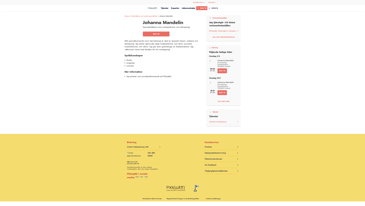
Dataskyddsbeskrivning (215, 152)
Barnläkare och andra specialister (144, 16)
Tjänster (164, 8)
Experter (175, 8)
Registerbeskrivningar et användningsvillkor (183, 199)
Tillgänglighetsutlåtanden (216, 170)
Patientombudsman (213, 158)
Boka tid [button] (156, 34)
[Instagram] (141, 177)
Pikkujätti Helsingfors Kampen (222, 30)
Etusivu (127, 16)
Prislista (208, 146)
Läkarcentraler (188, 8)
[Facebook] (137, 177)
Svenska (211, 2)
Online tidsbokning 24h (138, 146)
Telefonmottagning (217, 121)
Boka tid (203, 8)
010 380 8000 (151, 154)
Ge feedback (210, 164)
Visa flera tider (223, 101)
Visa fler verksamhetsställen (223, 37)
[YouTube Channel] (146, 177)
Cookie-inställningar (213, 199)
